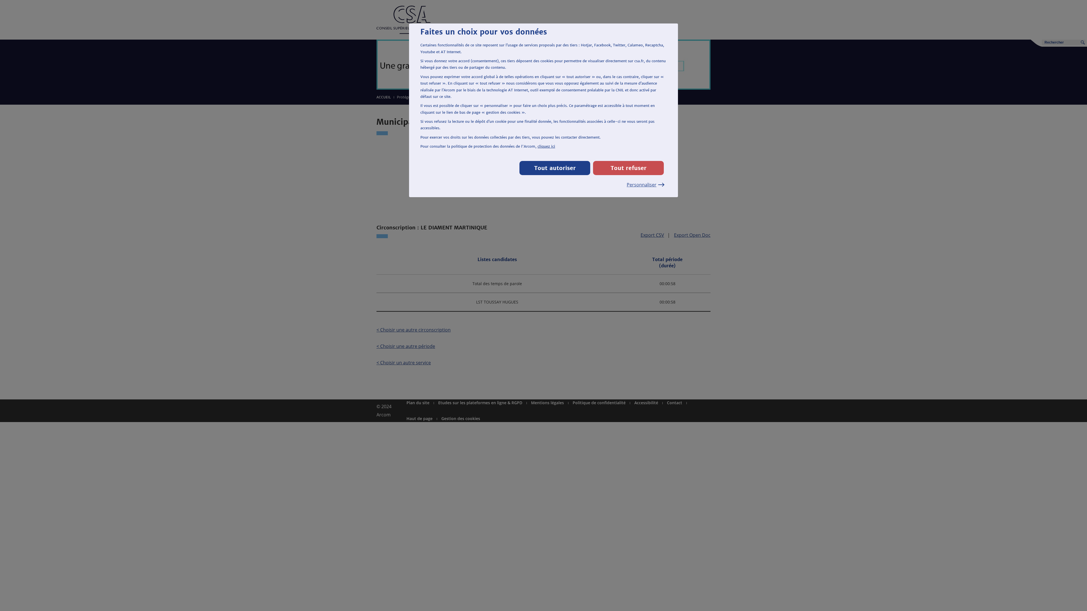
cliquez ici (546, 146)
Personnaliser (641, 185)
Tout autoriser (555, 167)
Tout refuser (629, 167)
